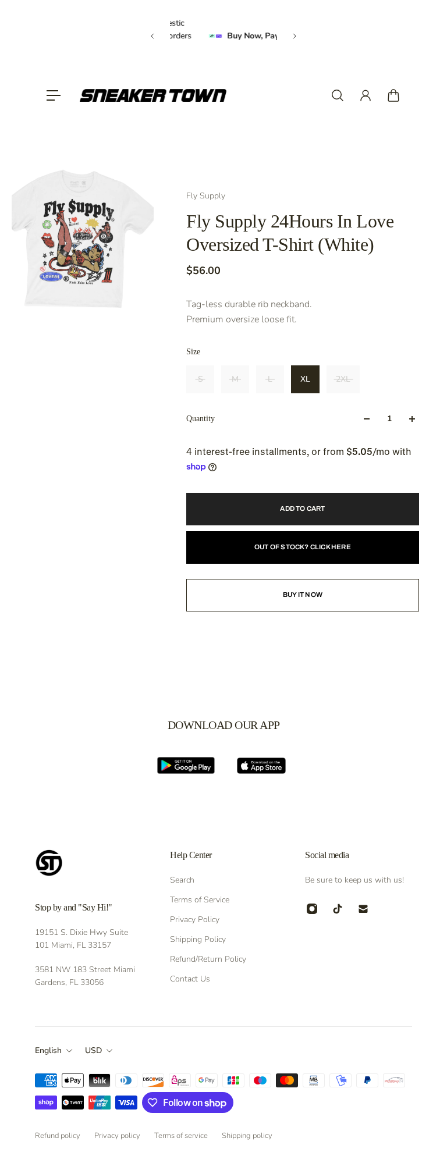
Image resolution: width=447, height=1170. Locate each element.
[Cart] (393, 95)
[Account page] (365, 95)
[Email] (363, 909)
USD (93, 1050)
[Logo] (153, 95)
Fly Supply (205, 195)
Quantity (200, 418)
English (48, 1050)
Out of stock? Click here (302, 546)
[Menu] (53, 95)
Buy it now (302, 594)
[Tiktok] (337, 909)
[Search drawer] (338, 95)
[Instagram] (312, 909)
